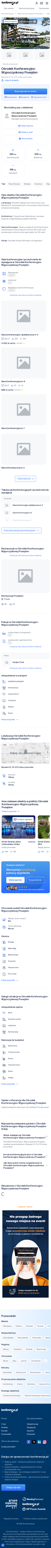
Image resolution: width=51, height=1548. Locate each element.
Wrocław (29, 1326)
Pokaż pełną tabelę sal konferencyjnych (19, 530)
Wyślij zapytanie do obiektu (25, 91)
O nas (3, 1424)
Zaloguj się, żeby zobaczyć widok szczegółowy (25, 295)
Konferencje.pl (7, 13)
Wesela (27, 184)
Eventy (20, 1384)
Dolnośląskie (8, 1338)
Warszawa (7, 1326)
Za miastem (36, 1361)
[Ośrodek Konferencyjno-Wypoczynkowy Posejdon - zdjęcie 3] (25, 55)
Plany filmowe (14, 184)
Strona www (26, 138)
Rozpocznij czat (35, 880)
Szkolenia (31, 1384)
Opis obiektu (9, 8)
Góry (14, 1361)
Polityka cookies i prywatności (35, 1518)
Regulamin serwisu (11, 1518)
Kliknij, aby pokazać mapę (25, 753)
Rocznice (38, 184)
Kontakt (4, 1431)
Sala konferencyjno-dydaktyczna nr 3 (19, 334)
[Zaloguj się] (37, 3)
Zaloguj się (31, 1427)
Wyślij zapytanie (15, 880)
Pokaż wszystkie (8, 719)
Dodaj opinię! (43, 1107)
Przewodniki (6, 1434)
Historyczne (21, 1372)
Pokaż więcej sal (24, 478)
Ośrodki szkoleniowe (10, 64)
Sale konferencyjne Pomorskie (30, 13)
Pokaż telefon (27, 125)
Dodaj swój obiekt (8, 1447)
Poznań (40, 1326)
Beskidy (29, 1349)
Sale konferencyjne (26, 8)
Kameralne (7, 1372)
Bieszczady (41, 1349)
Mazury (6, 1349)
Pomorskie (36, 1338)
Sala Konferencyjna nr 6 (13, 381)
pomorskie (27, 77)
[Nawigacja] (46, 3)
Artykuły (4, 1427)
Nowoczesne (35, 1372)
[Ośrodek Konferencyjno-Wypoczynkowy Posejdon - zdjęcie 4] (42, 55)
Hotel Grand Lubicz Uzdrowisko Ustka (11, 843)
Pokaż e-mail (27, 132)
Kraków (19, 1326)
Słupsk (40, 847)
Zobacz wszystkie (9, 811)
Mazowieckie (23, 1338)
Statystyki (31, 1434)
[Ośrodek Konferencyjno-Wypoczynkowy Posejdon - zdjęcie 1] (25, 33)
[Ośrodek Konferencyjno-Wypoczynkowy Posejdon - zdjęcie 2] (9, 55)
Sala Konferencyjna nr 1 (12, 428)
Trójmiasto (17, 1349)
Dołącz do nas (13, 1487)
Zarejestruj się (32, 1424)
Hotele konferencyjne (11, 1395)
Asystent (30, 1431)
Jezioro (24, 1361)
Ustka (19, 77)
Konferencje (8, 1384)
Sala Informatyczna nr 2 (13, 467)
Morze (5, 1361)
